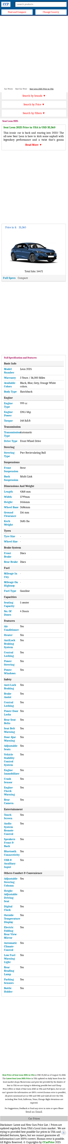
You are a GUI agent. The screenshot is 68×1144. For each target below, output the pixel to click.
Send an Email (34, 1111)
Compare (23, 278)
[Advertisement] (34, 51)
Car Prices (34, 1118)
